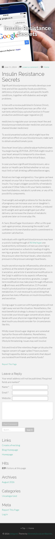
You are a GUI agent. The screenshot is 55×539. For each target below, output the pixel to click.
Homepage (7, 454)
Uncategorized (9, 496)
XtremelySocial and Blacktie (40, 533)
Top (23, 528)
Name (5, 386)
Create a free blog (11, 445)
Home (46, 67)
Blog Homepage (10, 449)
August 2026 (8, 482)
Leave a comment (30, 67)
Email (5, 392)
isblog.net (14, 533)
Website (6, 398)
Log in (5, 514)
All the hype (36, 242)
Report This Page (9, 364)
